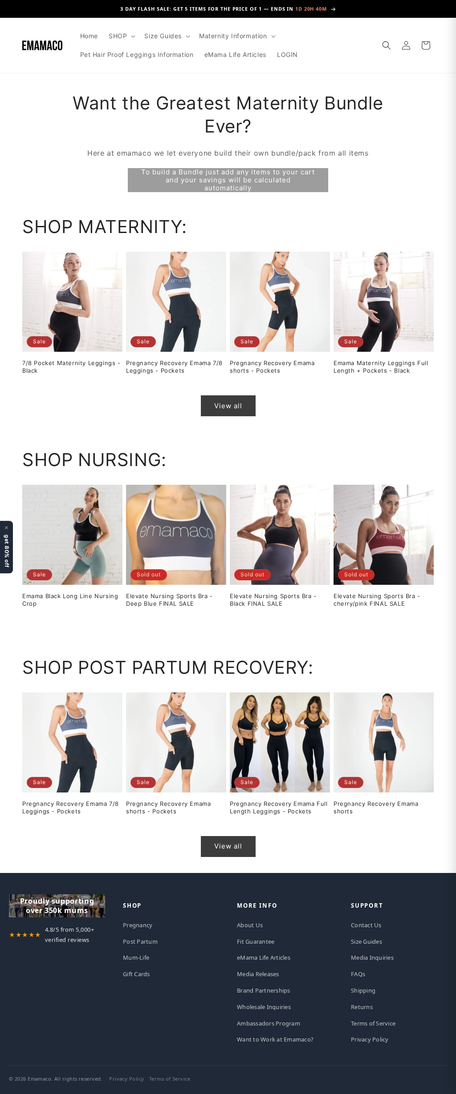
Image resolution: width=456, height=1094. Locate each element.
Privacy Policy (370, 1039)
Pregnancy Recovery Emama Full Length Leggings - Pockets (278, 807)
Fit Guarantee (255, 941)
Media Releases (258, 974)
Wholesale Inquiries (264, 1007)
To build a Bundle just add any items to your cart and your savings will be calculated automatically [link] (228, 180)
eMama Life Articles (263, 957)
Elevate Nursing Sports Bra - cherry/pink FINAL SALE (377, 599)
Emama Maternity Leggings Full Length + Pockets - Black (381, 366)
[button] (121, 36)
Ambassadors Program (268, 1023)
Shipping (363, 990)
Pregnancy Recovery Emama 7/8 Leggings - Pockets (174, 366)
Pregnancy (137, 925)
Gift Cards (136, 974)
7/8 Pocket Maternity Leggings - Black (71, 366)
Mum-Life (136, 957)
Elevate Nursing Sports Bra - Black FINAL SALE (273, 599)
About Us (250, 925)
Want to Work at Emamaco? (275, 1039)
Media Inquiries (372, 957)
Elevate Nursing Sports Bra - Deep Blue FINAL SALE (169, 599)
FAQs (358, 974)
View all (228, 406)
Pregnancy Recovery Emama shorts (376, 807)
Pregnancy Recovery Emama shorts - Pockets (272, 366)
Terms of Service (373, 1023)
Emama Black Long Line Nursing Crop (70, 599)
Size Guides (366, 941)
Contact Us (366, 925)
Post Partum (140, 941)
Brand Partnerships (263, 990)
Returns (362, 1007)
